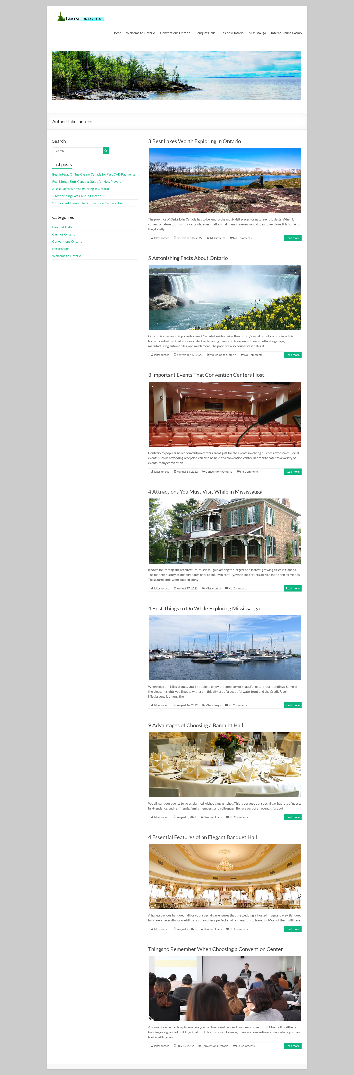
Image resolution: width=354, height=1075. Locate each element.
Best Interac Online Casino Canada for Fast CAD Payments (93, 174)
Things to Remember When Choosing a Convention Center (215, 949)
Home (116, 33)
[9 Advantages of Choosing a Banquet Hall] (225, 734)
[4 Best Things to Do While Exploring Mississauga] (225, 617)
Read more (293, 238)
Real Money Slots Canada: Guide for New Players (86, 181)
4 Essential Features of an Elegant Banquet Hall (202, 837)
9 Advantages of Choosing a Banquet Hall (195, 725)
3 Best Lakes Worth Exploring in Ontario (194, 141)
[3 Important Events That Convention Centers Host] (225, 384)
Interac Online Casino (286, 33)
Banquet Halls (205, 33)
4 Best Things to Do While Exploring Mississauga (204, 608)
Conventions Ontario (175, 33)
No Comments (242, 238)
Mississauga (257, 33)
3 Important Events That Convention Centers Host (206, 374)
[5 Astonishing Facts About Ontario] (225, 267)
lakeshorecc (161, 238)
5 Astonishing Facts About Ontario (188, 258)
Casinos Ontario (232, 33)
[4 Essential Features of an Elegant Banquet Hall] (225, 846)
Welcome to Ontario (140, 33)
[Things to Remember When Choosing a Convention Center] (225, 958)
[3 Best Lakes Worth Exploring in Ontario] (225, 150)
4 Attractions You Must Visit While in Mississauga (205, 491)
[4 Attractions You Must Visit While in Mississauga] (225, 500)
